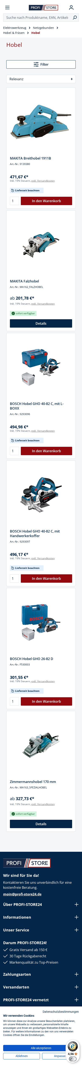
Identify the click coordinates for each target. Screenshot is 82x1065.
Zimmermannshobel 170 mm (33, 781)
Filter (44, 64)
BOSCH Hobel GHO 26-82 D (31, 658)
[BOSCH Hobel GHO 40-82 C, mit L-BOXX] (41, 367)
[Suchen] (75, 17)
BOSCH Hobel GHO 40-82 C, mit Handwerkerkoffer (35, 533)
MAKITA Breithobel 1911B (30, 158)
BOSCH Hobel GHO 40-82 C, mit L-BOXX (36, 406)
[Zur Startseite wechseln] (43, 7)
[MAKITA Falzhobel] (41, 245)
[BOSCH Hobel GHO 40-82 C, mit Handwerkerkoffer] (41, 495)
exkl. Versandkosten (43, 181)
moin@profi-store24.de (22, 894)
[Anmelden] (71, 7)
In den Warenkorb (46, 201)
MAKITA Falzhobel (24, 281)
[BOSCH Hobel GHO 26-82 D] (41, 622)
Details (41, 323)
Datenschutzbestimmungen (61, 1011)
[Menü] (7, 7)
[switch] (73, 1059)
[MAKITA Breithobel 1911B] (41, 122)
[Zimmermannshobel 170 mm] (41, 745)
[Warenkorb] (77, 7)
